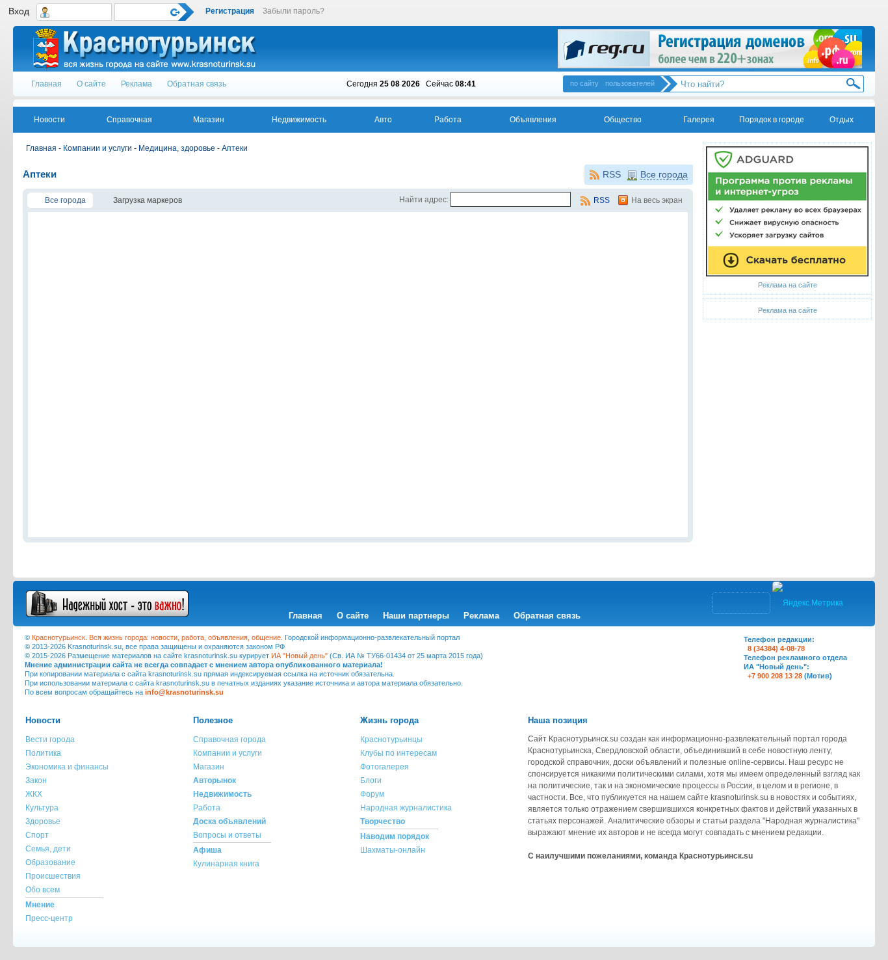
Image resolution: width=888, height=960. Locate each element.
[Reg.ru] (710, 48)
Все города (664, 174)
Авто (383, 119)
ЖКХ (33, 794)
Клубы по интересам (398, 753)
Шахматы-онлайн (392, 850)
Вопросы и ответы (227, 835)
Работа (448, 119)
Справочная (129, 119)
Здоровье (42, 821)
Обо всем (42, 889)
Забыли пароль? (293, 11)
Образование (50, 862)
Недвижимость (299, 119)
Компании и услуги (97, 148)
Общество (623, 119)
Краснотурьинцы (391, 739)
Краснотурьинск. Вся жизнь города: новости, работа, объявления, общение (156, 637)
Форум (372, 794)
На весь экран (657, 200)
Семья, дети (48, 848)
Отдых (841, 119)
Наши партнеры (416, 615)
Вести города (50, 739)
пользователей (630, 83)
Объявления (533, 119)
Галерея (698, 119)
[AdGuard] (787, 273)
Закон (36, 780)
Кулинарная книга (226, 863)
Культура (42, 807)
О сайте (91, 83)
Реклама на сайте (787, 285)
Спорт (37, 835)
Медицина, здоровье (176, 148)
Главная (46, 83)
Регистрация (229, 11)
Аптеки (235, 148)
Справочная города (229, 739)
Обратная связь (196, 83)
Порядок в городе (771, 119)
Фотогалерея (384, 766)
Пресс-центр (49, 918)
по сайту (584, 83)
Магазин (208, 119)
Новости (49, 119)
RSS (612, 174)
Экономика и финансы (67, 766)
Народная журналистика (406, 807)
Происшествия (53, 876)
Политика (43, 753)
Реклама (136, 83)
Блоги (371, 780)
